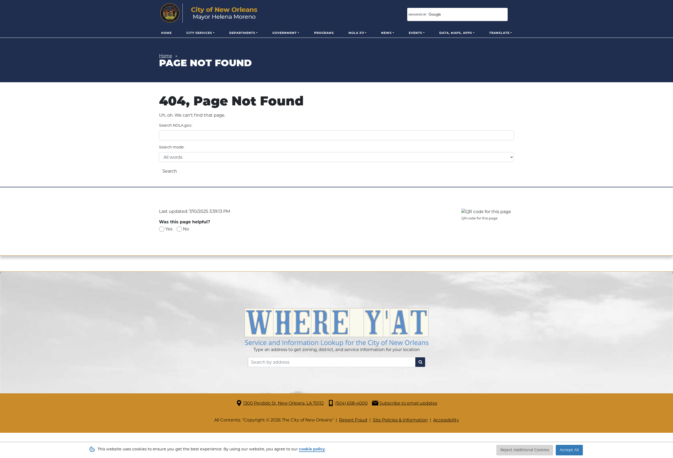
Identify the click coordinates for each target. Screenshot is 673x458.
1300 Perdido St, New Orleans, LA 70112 (283, 403)
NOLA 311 (356, 33)
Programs (324, 33)
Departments (242, 33)
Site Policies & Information (400, 420)
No (186, 229)
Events (415, 33)
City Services (199, 33)
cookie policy (312, 449)
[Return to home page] (209, 13)
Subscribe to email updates (408, 403)
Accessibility (446, 420)
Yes (168, 229)
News (386, 33)
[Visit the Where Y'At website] (336, 327)
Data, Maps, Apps (455, 33)
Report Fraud (353, 420)
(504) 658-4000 (351, 403)
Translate (499, 33)
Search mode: (171, 147)
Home (166, 33)
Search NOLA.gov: (175, 125)
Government (284, 33)
